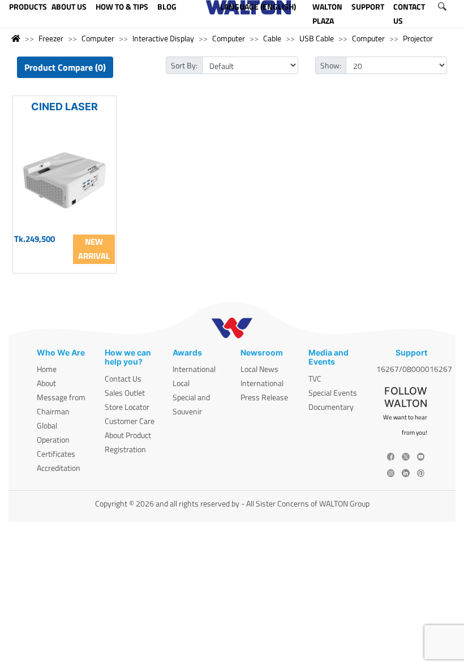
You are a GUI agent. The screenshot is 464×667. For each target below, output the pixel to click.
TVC (314, 378)
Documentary (331, 407)
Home (47, 369)
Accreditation (58, 468)
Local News (259, 369)
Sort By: (184, 65)
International (194, 369)
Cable (272, 38)
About (46, 383)
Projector (418, 38)
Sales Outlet (125, 393)
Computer (97, 38)
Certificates (56, 454)
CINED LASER (64, 106)
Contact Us (123, 378)
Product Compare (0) (65, 67)
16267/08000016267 (414, 369)
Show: (330, 65)
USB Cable (316, 38)
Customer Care (129, 421)
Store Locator (127, 407)
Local (181, 383)
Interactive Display (163, 38)
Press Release (264, 397)
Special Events (332, 393)
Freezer (50, 38)
